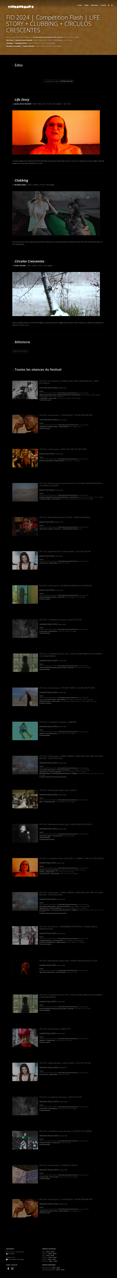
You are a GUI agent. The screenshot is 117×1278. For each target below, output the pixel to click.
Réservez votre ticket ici (20, 351)
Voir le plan (11, 1253)
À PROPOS (103, 5)
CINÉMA (86, 5)
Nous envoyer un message (16, 1259)
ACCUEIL (79, 5)
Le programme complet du (58, 81)
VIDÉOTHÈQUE (94, 5)
